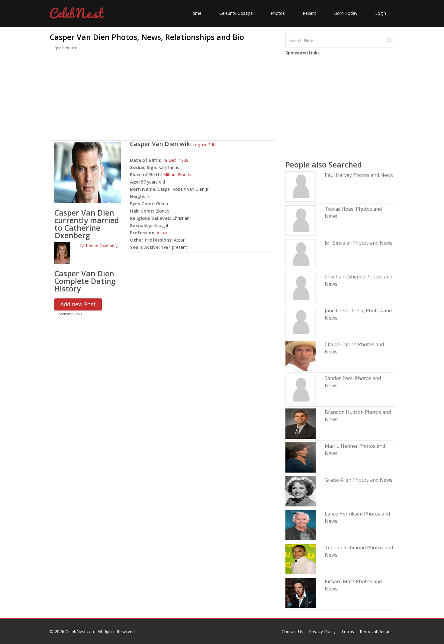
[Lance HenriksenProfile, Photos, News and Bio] (300, 525)
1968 (183, 160)
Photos (278, 13)
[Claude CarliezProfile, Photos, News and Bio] (300, 355)
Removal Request (377, 631)
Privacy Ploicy (322, 631)
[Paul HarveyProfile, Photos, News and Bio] (300, 186)
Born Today (345, 13)
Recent (309, 13)
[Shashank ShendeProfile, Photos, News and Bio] (300, 288)
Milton (169, 174)
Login (380, 13)
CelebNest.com (80, 631)
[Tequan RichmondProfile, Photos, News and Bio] (300, 558)
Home (195, 13)
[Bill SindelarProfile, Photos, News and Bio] (300, 254)
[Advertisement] (163, 96)
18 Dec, (170, 160)
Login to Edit (204, 144)
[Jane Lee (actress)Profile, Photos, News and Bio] (300, 321)
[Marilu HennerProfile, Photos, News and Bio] (300, 457)
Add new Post (78, 304)
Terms (347, 631)
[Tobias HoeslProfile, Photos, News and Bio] (300, 220)
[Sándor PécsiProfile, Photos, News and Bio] (300, 389)
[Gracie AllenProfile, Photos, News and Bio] (300, 491)
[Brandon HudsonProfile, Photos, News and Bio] (300, 423)
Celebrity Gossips (236, 13)
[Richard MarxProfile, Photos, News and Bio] (300, 592)
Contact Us (292, 631)
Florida (184, 174)
